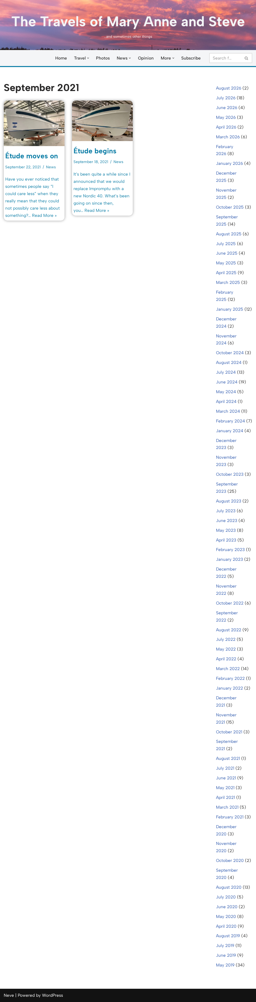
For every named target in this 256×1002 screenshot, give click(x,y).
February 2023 (230, 549)
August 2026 (228, 88)
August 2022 (228, 629)
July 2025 (226, 243)
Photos (103, 58)
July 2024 (226, 372)
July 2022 (226, 639)
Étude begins (95, 151)
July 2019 (225, 945)
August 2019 (228, 935)
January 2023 (229, 559)
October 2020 (230, 860)
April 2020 (226, 926)
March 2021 (227, 807)
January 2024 (229, 430)
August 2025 (229, 233)
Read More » (44, 215)
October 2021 (229, 731)
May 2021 (225, 787)
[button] (88, 58)
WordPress (52, 995)
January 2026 (229, 163)
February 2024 (230, 420)
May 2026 (226, 117)
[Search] (246, 58)
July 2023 (226, 510)
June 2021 (226, 777)
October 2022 (230, 603)
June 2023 (226, 520)
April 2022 (226, 658)
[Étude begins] (102, 121)
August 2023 (228, 501)
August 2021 (228, 758)
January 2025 (229, 309)
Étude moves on (31, 156)
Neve (9, 995)
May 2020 (226, 916)
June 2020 (227, 906)
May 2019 (225, 964)
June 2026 (226, 107)
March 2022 (228, 668)
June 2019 (226, 955)
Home (61, 58)
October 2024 (230, 352)
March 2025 (228, 282)
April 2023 (226, 540)
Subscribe (191, 58)
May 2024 (226, 391)
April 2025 (226, 272)
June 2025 (227, 253)
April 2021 (225, 797)
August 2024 (229, 362)
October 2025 (230, 207)
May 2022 (226, 649)
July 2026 (226, 97)
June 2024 (227, 381)
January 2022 (229, 688)
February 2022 (230, 678)
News (51, 167)
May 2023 (226, 530)
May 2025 (226, 262)
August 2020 (229, 887)
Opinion (146, 58)
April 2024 (226, 401)
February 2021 (230, 816)
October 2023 (230, 474)
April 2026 (226, 127)
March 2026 (228, 136)
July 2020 (226, 896)
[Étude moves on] (34, 123)
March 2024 (228, 411)
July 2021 (225, 768)
